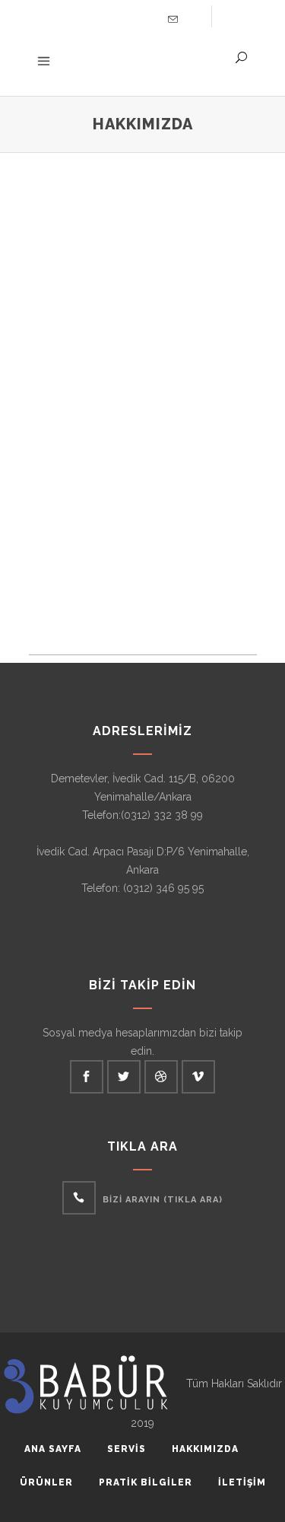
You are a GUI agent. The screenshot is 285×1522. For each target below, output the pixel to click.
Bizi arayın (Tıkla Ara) (163, 1200)
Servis (126, 1449)
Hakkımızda (205, 1449)
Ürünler (46, 1482)
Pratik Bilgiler (145, 1482)
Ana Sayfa (52, 1449)
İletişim (242, 1482)
